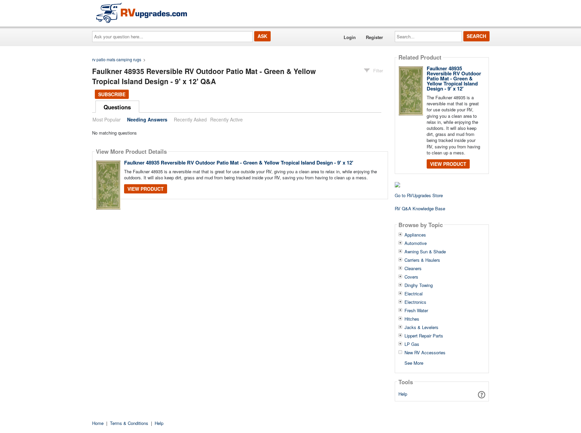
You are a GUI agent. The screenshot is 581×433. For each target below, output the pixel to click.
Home (98, 423)
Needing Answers (147, 119)
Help (402, 394)
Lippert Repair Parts (423, 335)
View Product (145, 188)
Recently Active (226, 119)
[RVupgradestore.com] (141, 12)
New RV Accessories (425, 352)
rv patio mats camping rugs (116, 59)
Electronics (415, 302)
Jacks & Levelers (421, 327)
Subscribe (111, 94)
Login (350, 37)
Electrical (413, 293)
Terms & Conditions (129, 423)
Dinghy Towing (418, 285)
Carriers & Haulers (422, 260)
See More (413, 362)
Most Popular (106, 119)
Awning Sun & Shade (425, 251)
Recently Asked (190, 119)
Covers (411, 277)
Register (374, 37)
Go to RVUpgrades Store (419, 195)
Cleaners (413, 268)
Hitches (411, 319)
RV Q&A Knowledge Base (420, 208)
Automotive (415, 243)
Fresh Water (416, 310)
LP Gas (411, 344)
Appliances (415, 234)
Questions (117, 107)
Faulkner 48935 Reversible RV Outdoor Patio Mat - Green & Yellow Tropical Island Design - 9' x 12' (238, 162)
